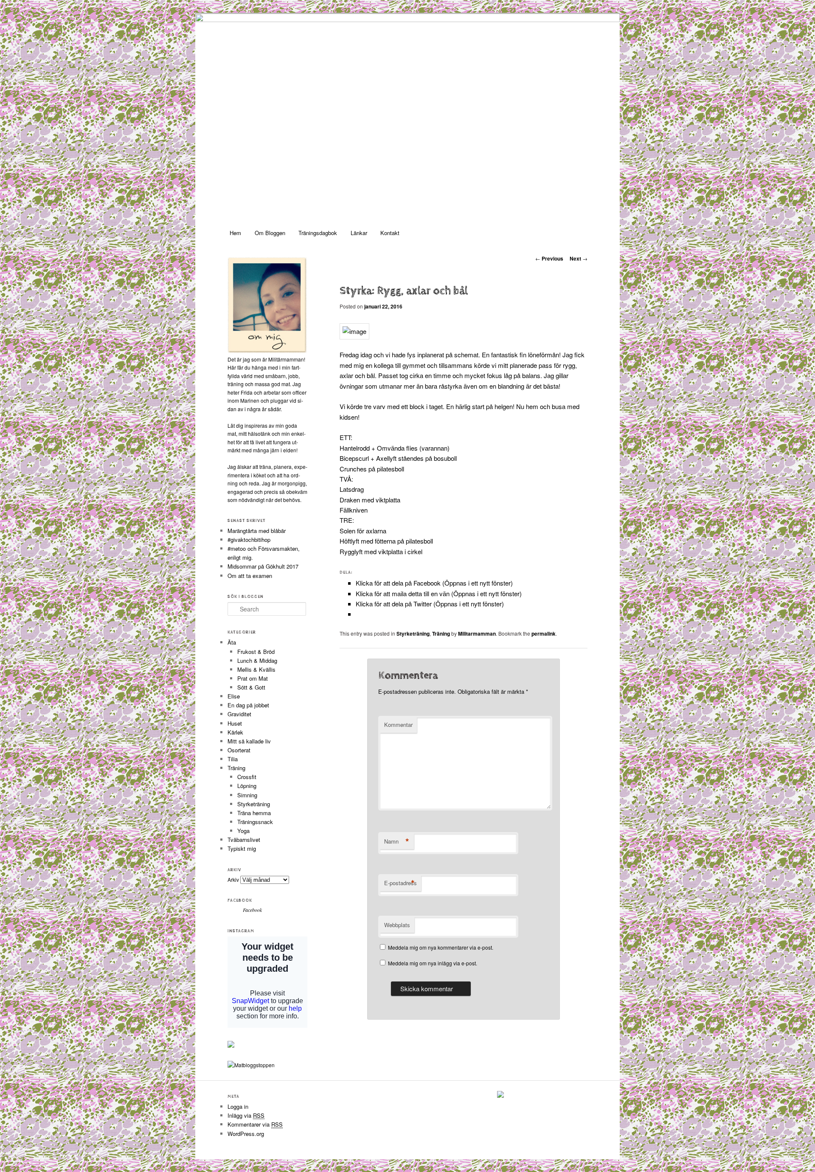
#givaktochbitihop (250, 540)
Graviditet (239, 714)
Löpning (246, 786)
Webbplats (397, 925)
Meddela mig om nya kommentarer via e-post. (440, 947)
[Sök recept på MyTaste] (251, 1064)
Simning (247, 795)
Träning (441, 633)
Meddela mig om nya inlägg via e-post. (432, 963)
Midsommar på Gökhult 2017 (263, 566)
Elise (234, 696)
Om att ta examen (250, 576)
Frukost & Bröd (256, 652)
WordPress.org (246, 1134)
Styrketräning (413, 633)
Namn (396, 841)
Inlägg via (246, 1115)
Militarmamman (477, 633)
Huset (235, 723)
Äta (232, 642)
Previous (549, 258)
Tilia (233, 759)
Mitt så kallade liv (249, 741)
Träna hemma (254, 813)
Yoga (243, 831)
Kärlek (235, 732)
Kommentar (398, 725)
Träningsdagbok (317, 233)
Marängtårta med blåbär (257, 531)
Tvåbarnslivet (244, 840)
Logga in (238, 1106)
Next (578, 258)
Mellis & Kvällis (256, 669)
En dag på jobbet (248, 705)
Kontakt (389, 233)
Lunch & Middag (257, 660)
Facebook (240, 900)
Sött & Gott (251, 687)
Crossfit (246, 777)
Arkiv (233, 879)
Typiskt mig (242, 848)
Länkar (359, 233)
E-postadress (400, 883)
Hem (235, 233)
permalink (543, 633)
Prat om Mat (252, 678)
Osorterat (239, 750)
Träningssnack (255, 822)
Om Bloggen (270, 233)
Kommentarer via (255, 1124)
